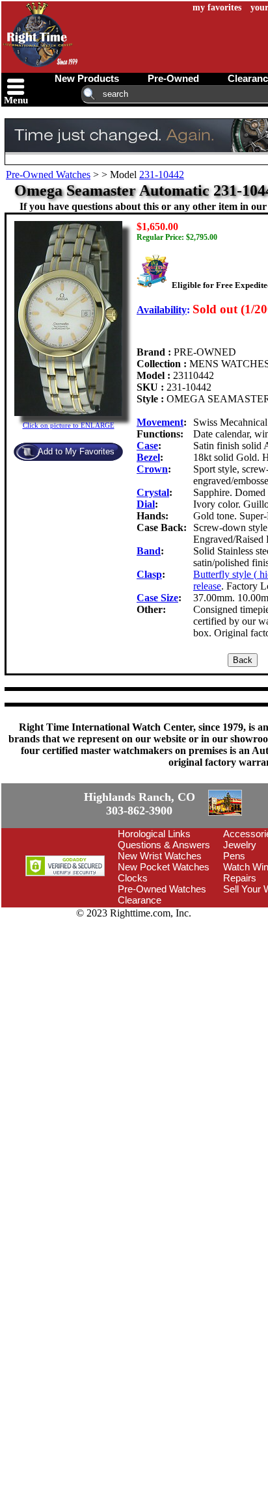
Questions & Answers (164, 844)
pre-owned (173, 78)
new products (87, 78)
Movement (160, 422)
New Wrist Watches (160, 855)
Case (147, 445)
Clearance (139, 899)
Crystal (153, 492)
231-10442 (161, 174)
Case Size (157, 597)
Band (149, 550)
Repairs (239, 877)
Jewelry (239, 844)
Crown (152, 469)
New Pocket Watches (163, 866)
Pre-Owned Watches (48, 174)
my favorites (217, 7)
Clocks (133, 877)
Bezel (148, 457)
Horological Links (154, 833)
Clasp (149, 574)
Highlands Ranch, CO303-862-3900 (139, 803)
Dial (146, 504)
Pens (234, 855)
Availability (162, 309)
